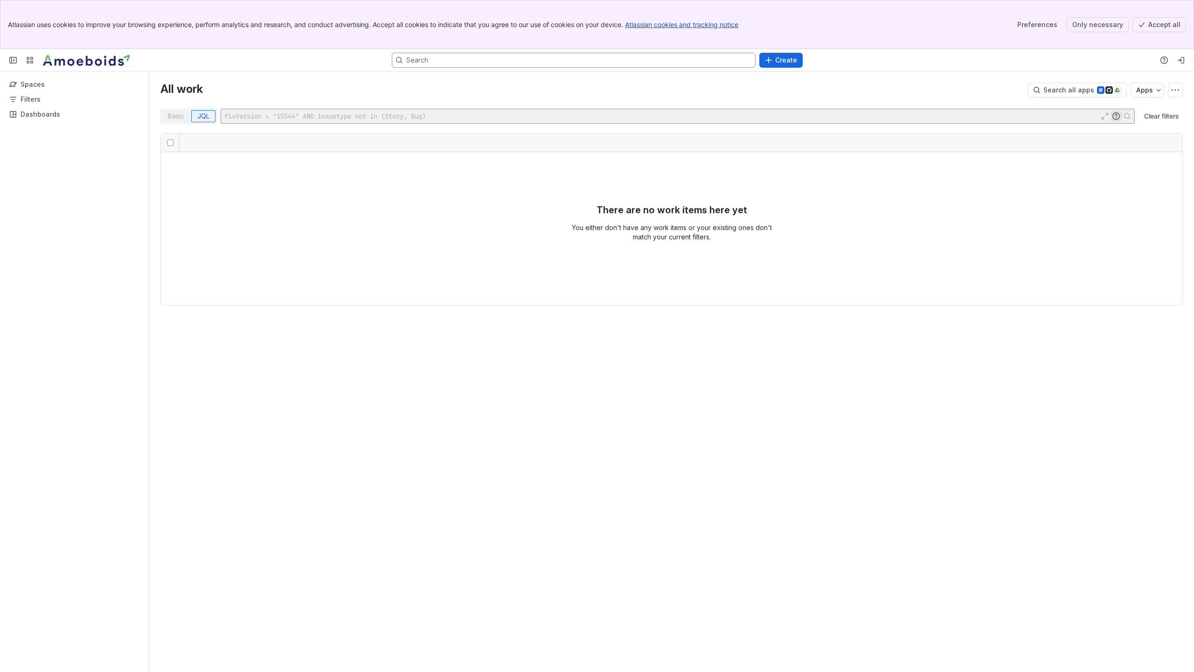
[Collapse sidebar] (13, 60)
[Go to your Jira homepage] (86, 60)
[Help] (1164, 60)
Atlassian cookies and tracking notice (681, 24)
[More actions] (1175, 90)
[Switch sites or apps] (29, 60)
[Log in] (1180, 60)
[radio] (176, 116)
